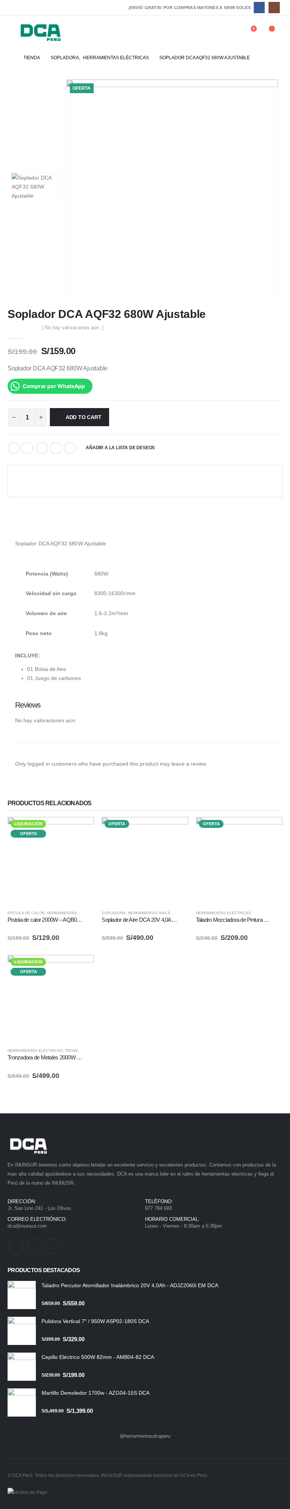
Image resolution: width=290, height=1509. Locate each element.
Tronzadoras (79, 1050)
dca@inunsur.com (27, 1226)
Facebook (14, 448)
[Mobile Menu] (13, 32)
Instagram (52, 1246)
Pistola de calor (26, 913)
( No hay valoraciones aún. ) (72, 327)
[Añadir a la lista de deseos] (90, 913)
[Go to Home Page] (10, 57)
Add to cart (84, 417)
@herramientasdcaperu (145, 1436)
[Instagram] (273, 7)
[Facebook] (259, 7)
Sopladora (114, 913)
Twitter (28, 448)
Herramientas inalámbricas (158, 913)
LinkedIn (42, 448)
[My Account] (230, 32)
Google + (56, 448)
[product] (22, 1295)
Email (70, 448)
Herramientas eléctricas (74, 913)
